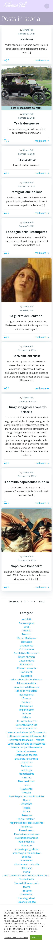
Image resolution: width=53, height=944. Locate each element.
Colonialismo (26, 649)
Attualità (26, 630)
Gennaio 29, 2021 (26, 33)
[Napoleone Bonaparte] (26, 530)
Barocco (26, 634)
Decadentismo (26, 660)
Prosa (26, 811)
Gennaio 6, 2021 (26, 310)
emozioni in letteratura (26, 687)
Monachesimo (26, 773)
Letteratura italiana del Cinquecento (26, 732)
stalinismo (26, 868)
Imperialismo (26, 709)
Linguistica (27, 762)
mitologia (26, 770)
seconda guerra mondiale (27, 853)
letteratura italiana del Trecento (26, 739)
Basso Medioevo (26, 638)
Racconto (26, 815)
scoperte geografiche (26, 849)
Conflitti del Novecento (26, 653)
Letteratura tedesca (26, 754)
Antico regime (26, 623)
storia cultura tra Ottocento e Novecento (26, 875)
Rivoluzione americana (26, 834)
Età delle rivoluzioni (26, 690)
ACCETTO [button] (36, 937)
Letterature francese (26, 758)
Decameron (26, 664)
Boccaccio (26, 641)
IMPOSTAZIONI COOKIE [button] (16, 937)
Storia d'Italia (26, 879)
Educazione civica (26, 683)
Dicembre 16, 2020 (27, 350)
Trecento (26, 890)
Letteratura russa (26, 751)
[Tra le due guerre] (26, 87)
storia (26, 871)
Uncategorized (26, 898)
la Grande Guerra (26, 721)
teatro (26, 886)
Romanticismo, (26, 841)
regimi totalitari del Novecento (26, 822)
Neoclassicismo (26, 781)
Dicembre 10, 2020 (27, 476)
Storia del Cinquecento (26, 883)
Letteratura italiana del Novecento (26, 736)
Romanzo (26, 845)
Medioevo (26, 766)
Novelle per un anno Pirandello (26, 796)
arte (26, 626)
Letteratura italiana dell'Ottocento (26, 743)
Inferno (26, 713)
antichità (26, 619)
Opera (26, 800)
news (26, 785)
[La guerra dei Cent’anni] (26, 280)
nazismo (26, 777)
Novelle (26, 792)
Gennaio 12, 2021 (26, 186)
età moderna (26, 694)
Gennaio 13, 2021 (26, 153)
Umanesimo (26, 894)
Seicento (26, 856)
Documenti (26, 672)
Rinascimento (26, 830)
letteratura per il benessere (26, 747)
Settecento (27, 860)
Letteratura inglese (26, 724)
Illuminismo (26, 706)
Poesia (26, 807)
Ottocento (26, 804)
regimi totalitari (26, 819)
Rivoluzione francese (26, 837)
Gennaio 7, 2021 (26, 226)
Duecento (26, 675)
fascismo (26, 702)
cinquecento (26, 645)
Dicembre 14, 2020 (27, 401)
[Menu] (46, 6)
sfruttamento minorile (26, 864)
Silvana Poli (28, 29)
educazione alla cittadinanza (26, 679)
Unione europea (27, 901)
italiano (26, 717)
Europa (27, 698)
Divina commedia (26, 668)
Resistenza (27, 826)
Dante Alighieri (26, 657)
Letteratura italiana (26, 728)
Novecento (26, 789)
